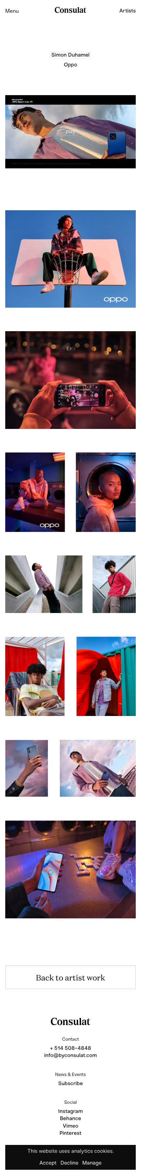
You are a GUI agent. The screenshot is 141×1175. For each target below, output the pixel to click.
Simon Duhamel (70, 55)
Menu (12, 11)
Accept (47, 1163)
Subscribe (70, 1084)
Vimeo (70, 1126)
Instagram (70, 1111)
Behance (70, 1118)
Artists (127, 11)
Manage (92, 1163)
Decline (69, 1163)
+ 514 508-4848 (70, 1048)
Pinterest (71, 1133)
